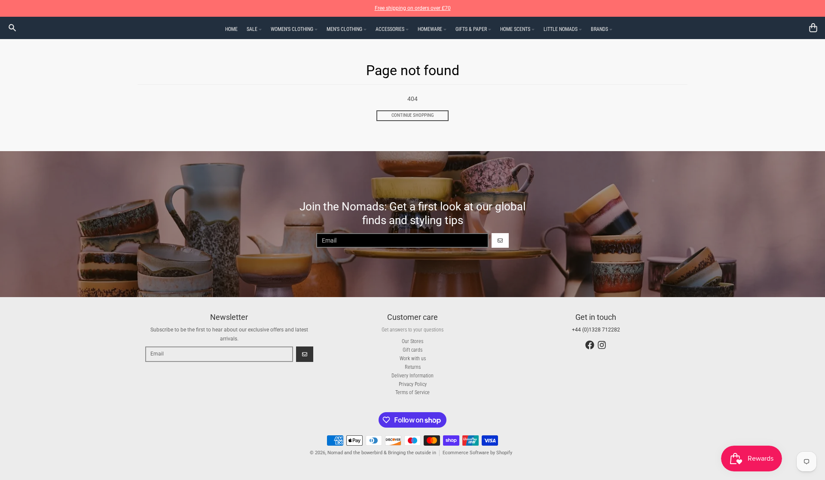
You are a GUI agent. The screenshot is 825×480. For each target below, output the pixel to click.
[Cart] (813, 27)
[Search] (12, 27)
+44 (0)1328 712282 (596, 330)
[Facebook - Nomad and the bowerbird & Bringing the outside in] (589, 344)
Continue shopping (412, 115)
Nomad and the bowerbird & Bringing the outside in (381, 453)
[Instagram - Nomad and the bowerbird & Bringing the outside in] (601, 344)
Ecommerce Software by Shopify (477, 453)
